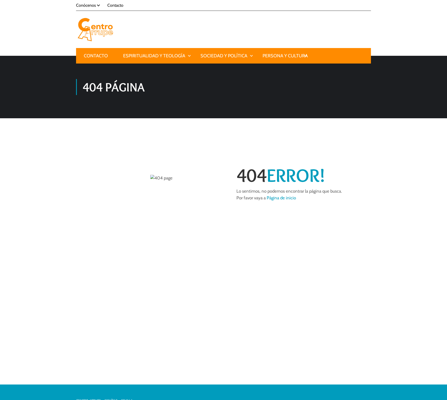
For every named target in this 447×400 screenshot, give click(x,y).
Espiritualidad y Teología (154, 56)
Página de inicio (281, 197)
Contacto (115, 5)
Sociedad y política (223, 56)
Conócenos (86, 5)
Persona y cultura (285, 56)
